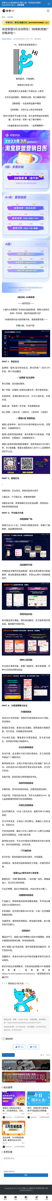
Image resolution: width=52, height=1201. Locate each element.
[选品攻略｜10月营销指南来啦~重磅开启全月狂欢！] (13, 1128)
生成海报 (9, 1055)
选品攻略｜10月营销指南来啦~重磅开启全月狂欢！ (13, 1138)
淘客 (22, 519)
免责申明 (39, 1188)
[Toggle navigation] (48, 10)
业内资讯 (37, 39)
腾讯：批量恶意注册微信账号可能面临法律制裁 (38, 1109)
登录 (5, 1172)
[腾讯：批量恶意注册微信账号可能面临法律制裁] (38, 1098)
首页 (3, 17)
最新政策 (9, 1039)
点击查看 (20, 5)
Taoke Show (6, 39)
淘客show (25, 1188)
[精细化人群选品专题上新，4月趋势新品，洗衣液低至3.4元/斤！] (13, 1098)
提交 (26, 1175)
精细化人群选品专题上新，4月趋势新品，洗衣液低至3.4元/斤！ (13, 1109)
